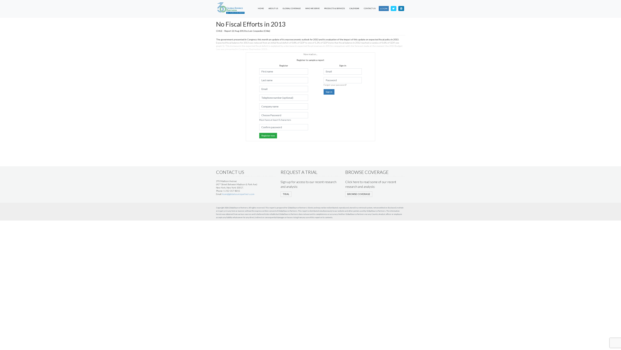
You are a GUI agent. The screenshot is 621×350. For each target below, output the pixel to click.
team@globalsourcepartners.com (238, 194)
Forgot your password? (335, 84)
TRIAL (286, 194)
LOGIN (383, 8)
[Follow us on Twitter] (394, 8)
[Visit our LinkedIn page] (401, 8)
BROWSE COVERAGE (358, 194)
